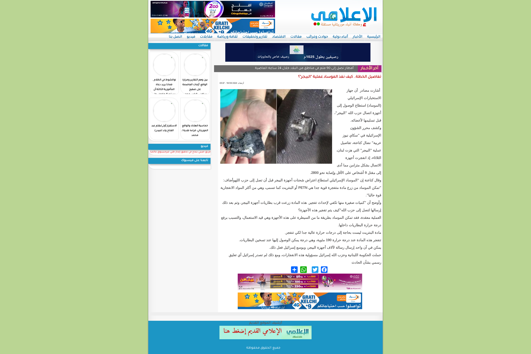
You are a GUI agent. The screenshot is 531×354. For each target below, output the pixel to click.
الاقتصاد (279, 37)
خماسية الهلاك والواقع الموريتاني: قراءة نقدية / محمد (195, 131)
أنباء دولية (340, 37)
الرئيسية (373, 37)
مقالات (296, 37)
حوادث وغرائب (317, 37)
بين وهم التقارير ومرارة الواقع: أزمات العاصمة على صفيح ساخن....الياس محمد (195, 87)
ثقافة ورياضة (227, 37)
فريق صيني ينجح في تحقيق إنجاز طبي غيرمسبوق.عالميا (180, 152)
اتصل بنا (175, 37)
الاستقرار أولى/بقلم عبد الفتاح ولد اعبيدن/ (164, 128)
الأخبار (357, 37)
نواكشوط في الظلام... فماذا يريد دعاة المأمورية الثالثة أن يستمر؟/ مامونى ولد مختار (164, 90)
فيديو (191, 37)
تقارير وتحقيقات (254, 37)
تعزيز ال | (347, 68)
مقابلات (206, 37)
